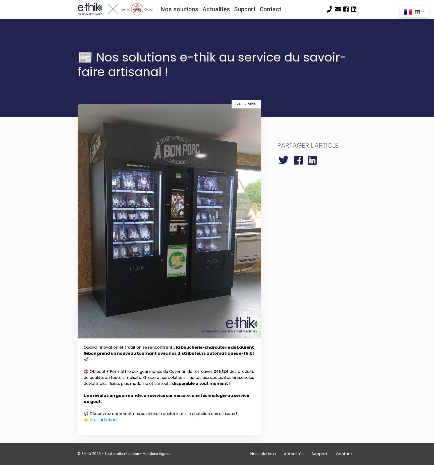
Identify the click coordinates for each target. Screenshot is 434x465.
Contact (270, 9)
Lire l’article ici (103, 420)
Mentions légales (157, 453)
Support (245, 9)
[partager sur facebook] (300, 160)
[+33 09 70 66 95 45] (329, 9)
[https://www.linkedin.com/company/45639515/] (353, 9)
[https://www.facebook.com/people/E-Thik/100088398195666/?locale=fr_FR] (346, 9)
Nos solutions (179, 9)
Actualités (216, 9)
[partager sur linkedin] (312, 160)
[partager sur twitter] (285, 160)
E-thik (86, 453)
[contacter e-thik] (338, 9)
